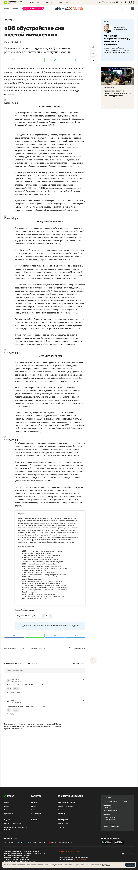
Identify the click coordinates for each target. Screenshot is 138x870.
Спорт (10, 796)
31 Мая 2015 (8, 42)
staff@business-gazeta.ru (112, 826)
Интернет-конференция (66, 802)
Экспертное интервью (70, 796)
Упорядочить (78, 663)
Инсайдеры (62, 814)
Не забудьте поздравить (66, 806)
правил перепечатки (79, 859)
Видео (33, 806)
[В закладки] (93, 53)
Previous (104, 58)
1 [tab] (114, 106)
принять (130, 865)
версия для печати (78, 648)
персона (106, 21)
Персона (7, 806)
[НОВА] (33, 9)
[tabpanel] (108, 82)
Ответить (10, 692)
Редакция (8, 820)
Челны (98, 2)
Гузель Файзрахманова (24, 610)
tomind (13, 701)
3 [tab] (116, 106)
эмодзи (16, 688)
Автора (35, 663)
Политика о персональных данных (68, 852)
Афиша (6, 802)
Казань (6, 8)
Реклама (34, 820)
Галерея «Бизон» (64, 824)
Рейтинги (61, 810)
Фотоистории (36, 814)
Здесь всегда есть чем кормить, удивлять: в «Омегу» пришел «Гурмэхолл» (108, 93)
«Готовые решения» (105, 29)
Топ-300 (61, 827)
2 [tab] (115, 106)
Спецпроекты (63, 820)
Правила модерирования (13, 729)
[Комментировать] (93, 47)
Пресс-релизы (9, 814)
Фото (33, 810)
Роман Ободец (103, 27)
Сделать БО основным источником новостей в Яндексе (50, 625)
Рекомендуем (131, 87)
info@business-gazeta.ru (112, 810)
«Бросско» (130, 29)
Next (131, 58)
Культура (9, 20)
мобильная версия (65, 842)
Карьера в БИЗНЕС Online (13, 824)
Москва (112, 2)
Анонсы (34, 802)
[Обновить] (93, 660)
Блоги (6, 810)
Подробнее (106, 865)
